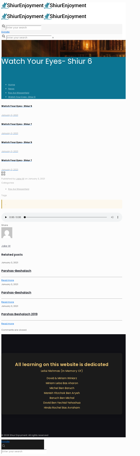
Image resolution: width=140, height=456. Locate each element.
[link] (53, 37)
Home (11, 84)
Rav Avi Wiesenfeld (18, 92)
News (11, 88)
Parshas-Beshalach (16, 271)
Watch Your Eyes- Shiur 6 (22, 96)
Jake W (20, 178)
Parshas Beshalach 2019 (19, 314)
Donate (5, 32)
